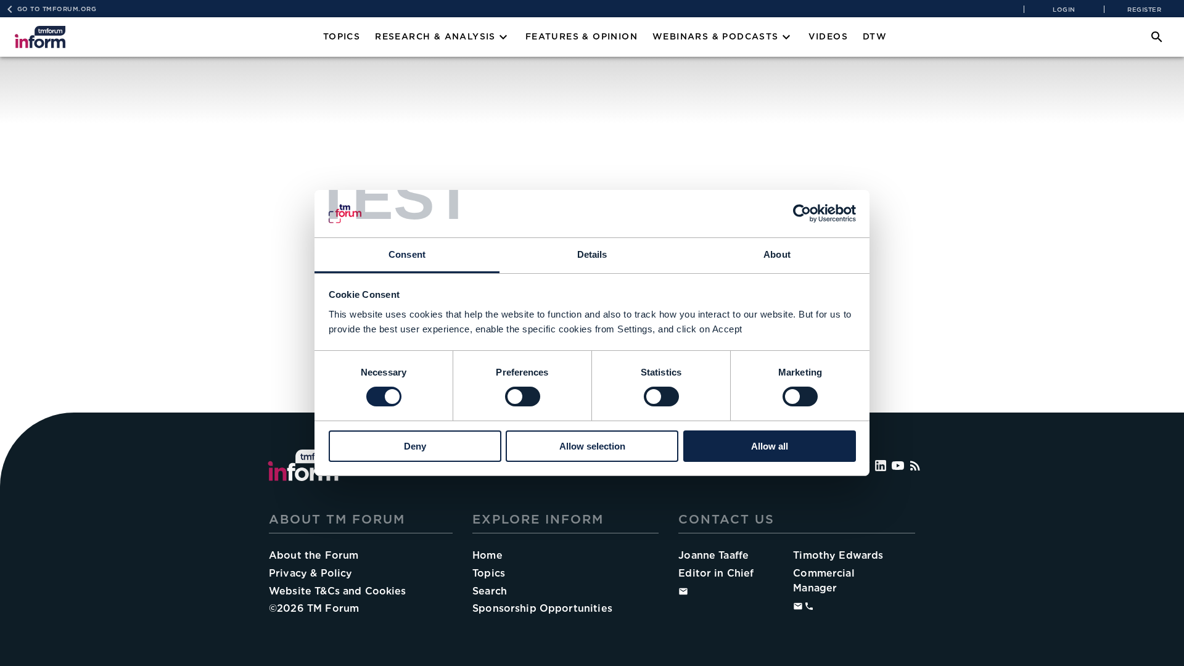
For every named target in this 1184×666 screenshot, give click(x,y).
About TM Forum (337, 519)
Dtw (875, 36)
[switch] (522, 396)
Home (487, 555)
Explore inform (538, 519)
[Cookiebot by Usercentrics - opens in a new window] (802, 213)
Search (489, 591)
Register (1144, 9)
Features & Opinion (581, 36)
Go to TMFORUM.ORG (57, 8)
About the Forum (313, 555)
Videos (828, 36)
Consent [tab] (407, 254)
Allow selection (592, 446)
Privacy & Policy (310, 573)
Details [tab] (592, 254)
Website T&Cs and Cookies (337, 591)
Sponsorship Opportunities (542, 608)
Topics (341, 36)
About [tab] (777, 254)
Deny (415, 446)
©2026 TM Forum (314, 608)
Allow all (769, 446)
